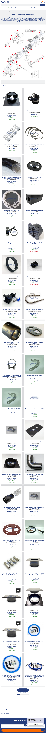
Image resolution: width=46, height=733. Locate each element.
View (10, 106)
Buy (16, 106)
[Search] (42, 5)
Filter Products (6, 81)
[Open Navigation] (44, 2)
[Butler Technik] (5, 2)
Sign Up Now (23, 730)
